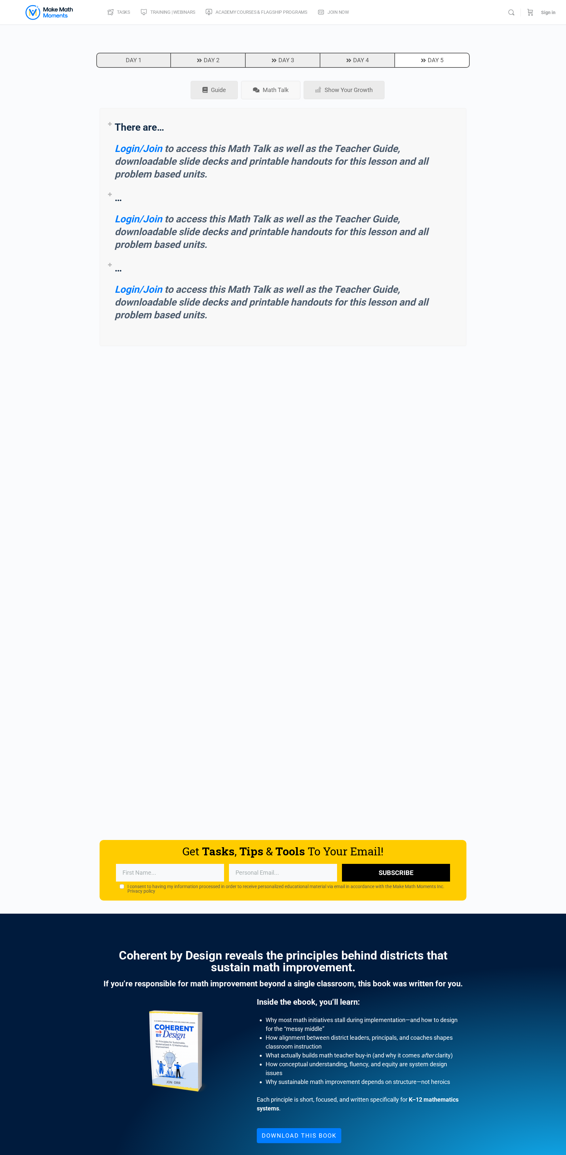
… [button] (118, 197)
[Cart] (530, 12)
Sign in (548, 12)
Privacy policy (141, 891)
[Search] (511, 12)
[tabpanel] (283, 227)
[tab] (214, 90)
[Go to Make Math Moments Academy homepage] (49, 11)
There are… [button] (139, 127)
